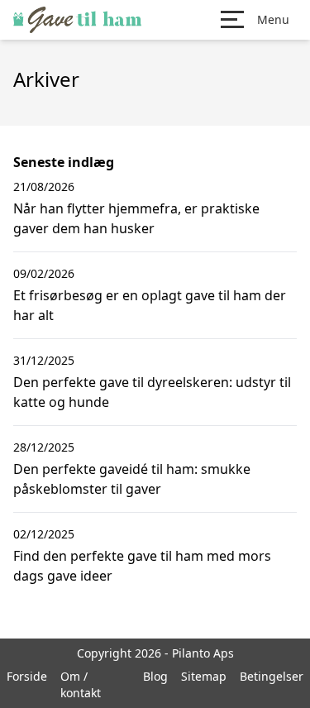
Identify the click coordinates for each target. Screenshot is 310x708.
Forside (27, 676)
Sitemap (204, 676)
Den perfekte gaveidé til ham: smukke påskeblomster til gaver (131, 479)
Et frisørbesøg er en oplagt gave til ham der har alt (149, 305)
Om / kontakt (80, 684)
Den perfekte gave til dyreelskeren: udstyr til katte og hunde (152, 392)
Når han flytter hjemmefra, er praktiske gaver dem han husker (136, 218)
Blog (155, 676)
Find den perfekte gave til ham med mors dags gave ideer (142, 566)
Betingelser (271, 676)
